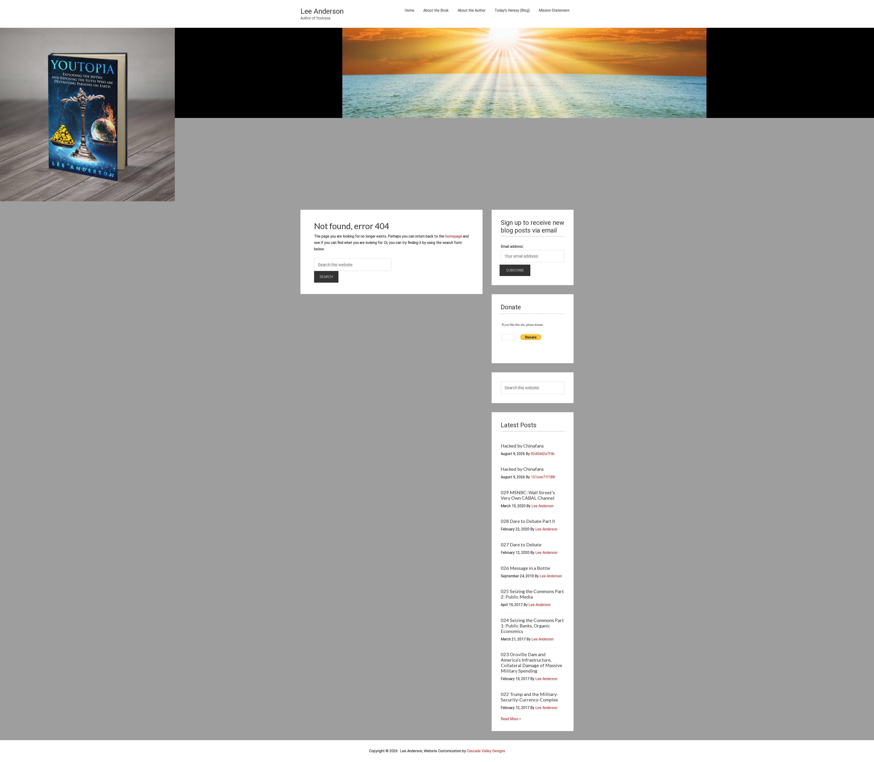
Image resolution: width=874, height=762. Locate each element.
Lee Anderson (322, 11)
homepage (453, 236)
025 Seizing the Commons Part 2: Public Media (532, 593)
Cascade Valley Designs (486, 751)
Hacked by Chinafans (522, 445)
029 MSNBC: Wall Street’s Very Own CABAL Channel (528, 495)
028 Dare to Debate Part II (528, 521)
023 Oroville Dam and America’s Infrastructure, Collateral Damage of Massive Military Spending (531, 662)
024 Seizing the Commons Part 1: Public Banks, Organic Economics (532, 625)
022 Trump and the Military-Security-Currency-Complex (529, 696)
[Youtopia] (87, 115)
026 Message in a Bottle (525, 568)
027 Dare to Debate (521, 544)
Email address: (512, 246)
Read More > (511, 719)
